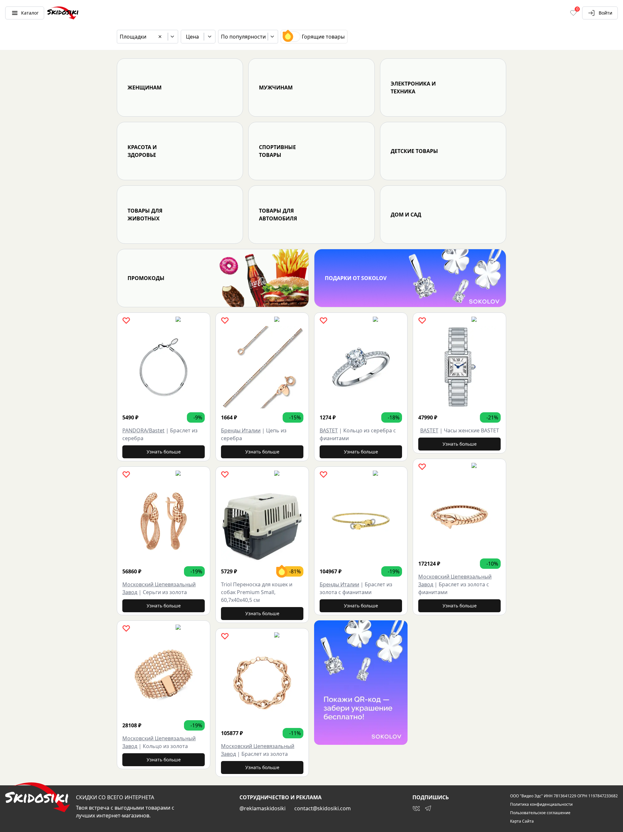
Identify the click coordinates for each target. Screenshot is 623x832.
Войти (605, 13)
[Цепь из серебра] (262, 367)
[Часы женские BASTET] (459, 367)
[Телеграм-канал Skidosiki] (428, 808)
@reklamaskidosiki (262, 808)
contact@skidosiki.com (322, 808)
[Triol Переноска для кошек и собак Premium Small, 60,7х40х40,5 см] (262, 521)
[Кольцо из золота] (163, 675)
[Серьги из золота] (163, 521)
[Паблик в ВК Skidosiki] (416, 808)
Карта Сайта (522, 821)
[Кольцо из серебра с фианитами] (361, 367)
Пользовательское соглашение (540, 812)
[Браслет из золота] (262, 683)
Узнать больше (164, 452)
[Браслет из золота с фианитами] (361, 521)
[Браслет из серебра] (163, 367)
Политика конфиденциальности (541, 804)
